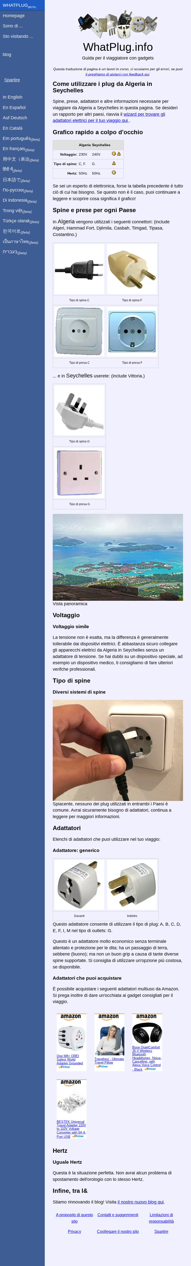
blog (7, 54)
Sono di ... (13, 25)
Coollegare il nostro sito (118, 1231)
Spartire (161, 1231)
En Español (14, 107)
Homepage (14, 15)
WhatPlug (19, 6)
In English (12, 97)
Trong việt (17, 211)
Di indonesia (20, 200)
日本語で (16, 180)
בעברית (15, 252)
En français (19, 149)
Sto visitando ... (18, 36)
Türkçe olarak (21, 221)
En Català (12, 128)
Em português (21, 138)
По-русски (18, 190)
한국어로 (16, 231)
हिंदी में (12, 169)
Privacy (74, 1231)
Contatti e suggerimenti (117, 1215)
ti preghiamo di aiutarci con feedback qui (117, 74)
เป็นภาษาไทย (20, 241)
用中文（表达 (21, 159)
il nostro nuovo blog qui (141, 1202)
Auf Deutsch (15, 117)
